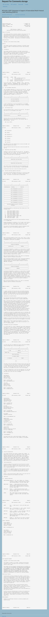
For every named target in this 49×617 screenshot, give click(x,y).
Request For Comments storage (15, 1)
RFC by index (6, 4)
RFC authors (14, 4)
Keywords (20, 4)
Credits (26, 4)
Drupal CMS (4, 616)
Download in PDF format (7, 14)
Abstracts (5, 6)
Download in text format (20, 14)
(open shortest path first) (14, 17)
